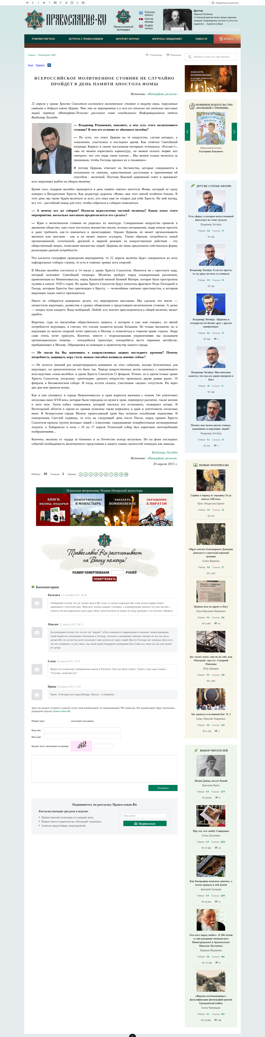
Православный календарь (123, 28)
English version (149, 27)
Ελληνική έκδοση (150, 13)
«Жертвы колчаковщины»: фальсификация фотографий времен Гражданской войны (211, 999)
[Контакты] (83, 2)
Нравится (40, 65)
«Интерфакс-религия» (162, 94)
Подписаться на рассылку (227, 2)
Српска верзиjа (149, 20)
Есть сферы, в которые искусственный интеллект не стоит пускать (211, 218)
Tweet (30, 65)
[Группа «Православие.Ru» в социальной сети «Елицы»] (61, 2)
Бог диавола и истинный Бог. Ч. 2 (211, 714)
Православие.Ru (61, 711)
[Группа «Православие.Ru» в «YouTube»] (55, 2)
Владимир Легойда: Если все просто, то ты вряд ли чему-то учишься (211, 271)
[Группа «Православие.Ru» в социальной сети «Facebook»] (38, 2)
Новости (201, 39)
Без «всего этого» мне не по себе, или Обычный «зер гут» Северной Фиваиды (211, 660)
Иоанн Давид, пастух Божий (211, 781)
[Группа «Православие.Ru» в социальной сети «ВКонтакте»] (27, 2)
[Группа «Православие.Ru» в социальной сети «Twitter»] (44, 2)
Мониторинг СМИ (47, 54)
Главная (31, 54)
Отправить (163, 788)
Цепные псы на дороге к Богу (211, 606)
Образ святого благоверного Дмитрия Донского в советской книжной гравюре (211, 552)
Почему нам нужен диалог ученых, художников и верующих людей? (211, 427)
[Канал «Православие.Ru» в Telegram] (66, 2)
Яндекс (61, 721)
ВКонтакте (55, 721)
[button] (174, 29)
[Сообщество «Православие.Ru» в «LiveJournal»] (49, 2)
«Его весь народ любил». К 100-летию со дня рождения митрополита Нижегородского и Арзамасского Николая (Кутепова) (211, 940)
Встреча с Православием (86, 39)
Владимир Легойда (165, 452)
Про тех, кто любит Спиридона (211, 831)
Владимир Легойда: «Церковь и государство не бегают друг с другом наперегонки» (211, 322)
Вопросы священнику (167, 39)
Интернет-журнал (127, 39)
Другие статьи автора (213, 186)
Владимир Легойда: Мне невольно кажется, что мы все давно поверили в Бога (211, 375)
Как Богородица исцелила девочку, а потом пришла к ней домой (211, 883)
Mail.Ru (68, 721)
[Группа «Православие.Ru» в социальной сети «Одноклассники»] (33, 2)
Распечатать (176, 54)
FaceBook (48, 721)
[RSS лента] (77, 2)
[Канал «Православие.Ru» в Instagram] (72, 2)
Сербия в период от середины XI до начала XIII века (211, 497)
